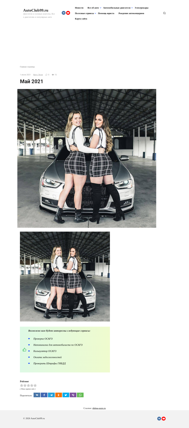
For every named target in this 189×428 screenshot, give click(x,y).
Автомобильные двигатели (116, 8)
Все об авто (93, 8)
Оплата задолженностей (47, 357)
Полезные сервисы (84, 13)
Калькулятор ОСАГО (44, 351)
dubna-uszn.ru (99, 408)
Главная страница (27, 67)
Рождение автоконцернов (131, 13)
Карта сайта (81, 18)
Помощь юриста (106, 13)
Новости (79, 8)
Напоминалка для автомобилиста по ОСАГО (58, 344)
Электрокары (141, 8)
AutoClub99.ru (35, 10)
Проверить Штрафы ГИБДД (49, 363)
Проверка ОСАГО (43, 338)
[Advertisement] (94, 46)
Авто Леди (38, 75)
